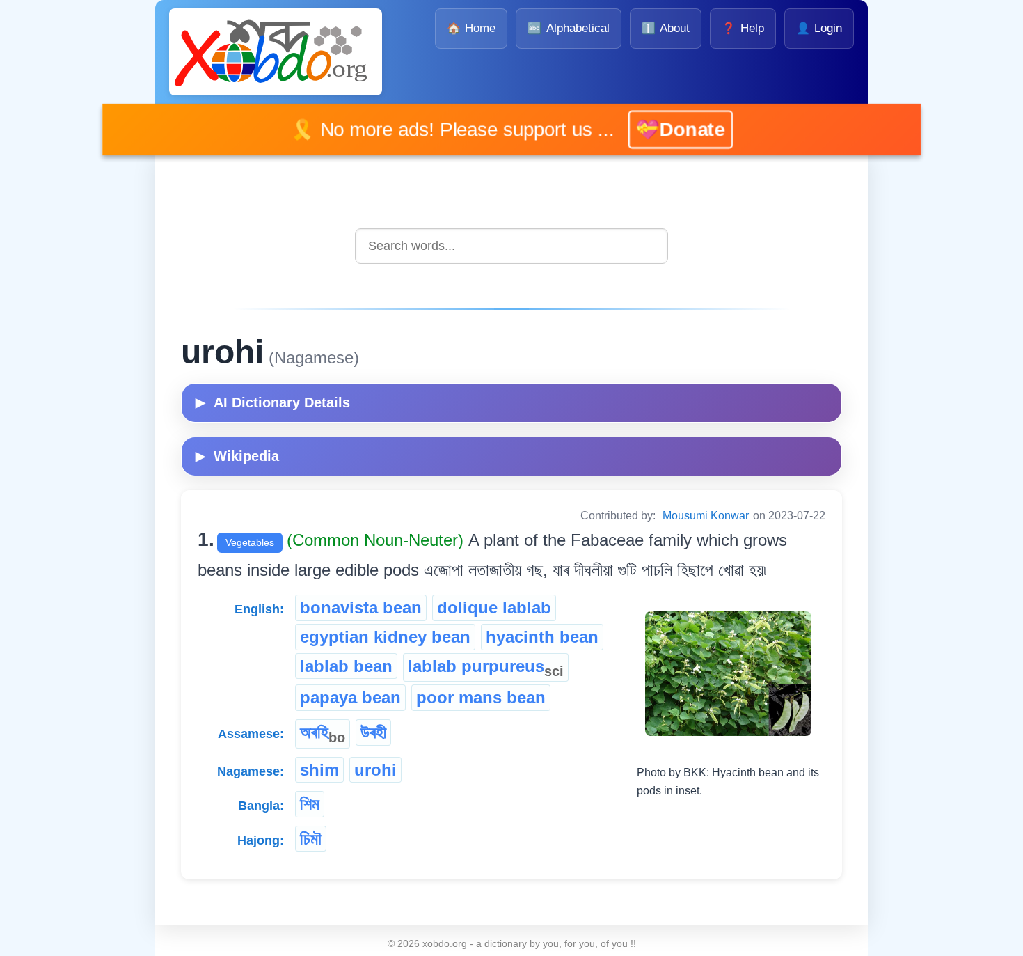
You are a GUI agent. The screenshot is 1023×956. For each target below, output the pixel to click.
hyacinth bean (542, 636)
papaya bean (350, 697)
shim (319, 769)
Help (742, 28)
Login (819, 28)
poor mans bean (481, 697)
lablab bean (346, 666)
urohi (375, 769)
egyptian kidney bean (385, 636)
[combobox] (511, 246)
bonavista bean (361, 607)
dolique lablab (494, 607)
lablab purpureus (486, 668)
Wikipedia (237, 456)
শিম (309, 803)
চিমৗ (311, 838)
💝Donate (660, 129)
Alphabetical (568, 28)
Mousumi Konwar (706, 516)
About (666, 28)
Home (471, 28)
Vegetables (249, 542)
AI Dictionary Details (273, 402)
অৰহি (322, 734)
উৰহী (373, 732)
